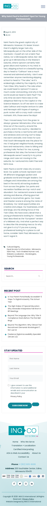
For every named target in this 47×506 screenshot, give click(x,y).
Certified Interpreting (23, 449)
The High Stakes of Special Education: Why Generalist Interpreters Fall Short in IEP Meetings (24, 308)
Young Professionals (15, 256)
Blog (8, 35)
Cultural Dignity (13, 247)
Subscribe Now (20, 405)
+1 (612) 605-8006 (27, 464)
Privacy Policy (16, 396)
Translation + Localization (24, 445)
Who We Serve (27, 441)
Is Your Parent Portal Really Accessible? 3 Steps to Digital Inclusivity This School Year (25, 299)
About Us (36, 453)
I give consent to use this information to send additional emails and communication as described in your (24, 391)
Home (15, 441)
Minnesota (36, 249)
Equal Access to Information (19, 249)
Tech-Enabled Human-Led (27, 251)
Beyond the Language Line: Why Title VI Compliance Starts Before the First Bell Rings (24, 318)
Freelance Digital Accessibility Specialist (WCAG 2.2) (24, 335)
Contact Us (23, 456)
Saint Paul (11, 251)
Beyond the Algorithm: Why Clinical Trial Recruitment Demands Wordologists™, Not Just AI (25, 327)
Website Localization (15, 254)
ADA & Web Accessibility (18, 453)
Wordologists (30, 254)
